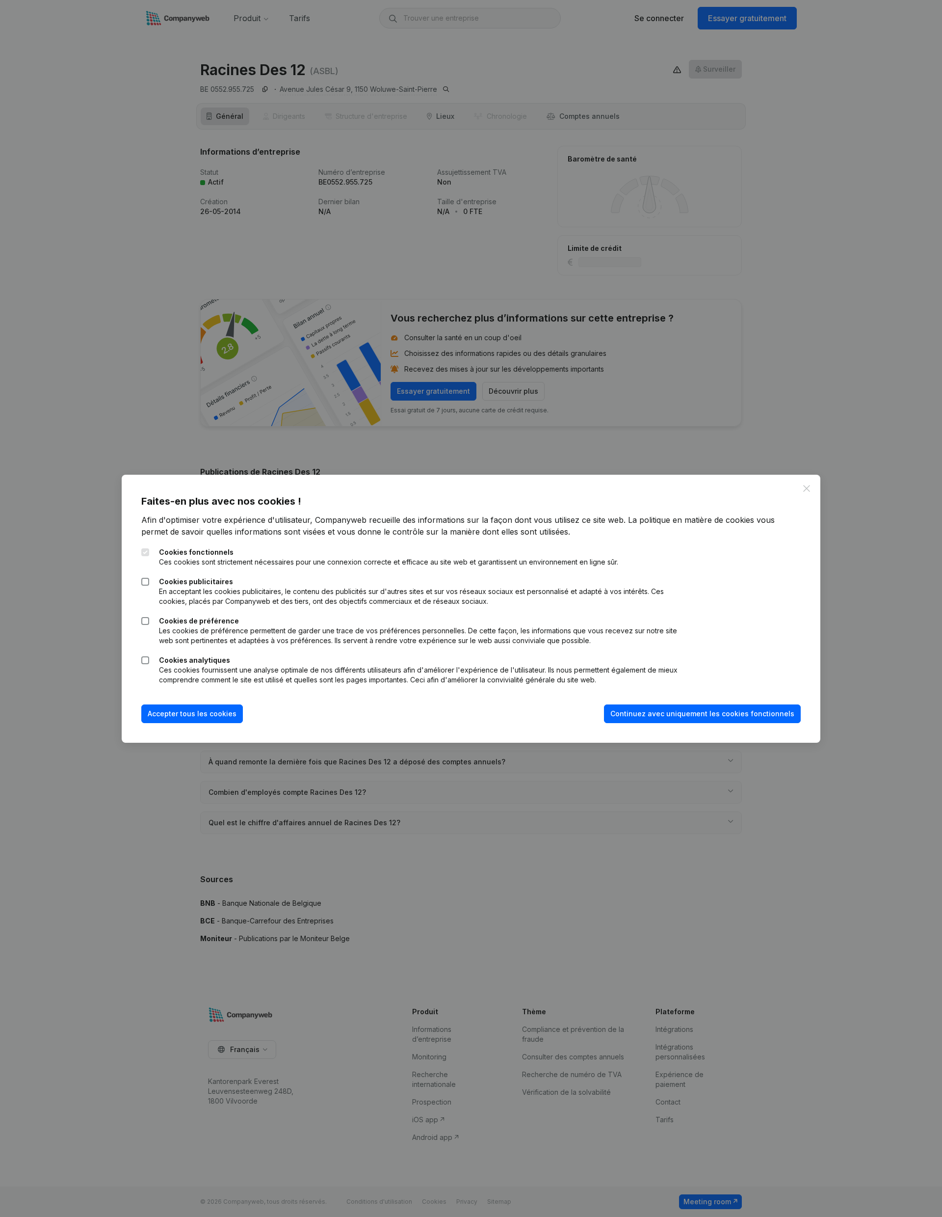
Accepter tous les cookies (192, 713)
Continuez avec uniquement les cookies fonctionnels (702, 713)
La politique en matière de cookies (691, 520)
